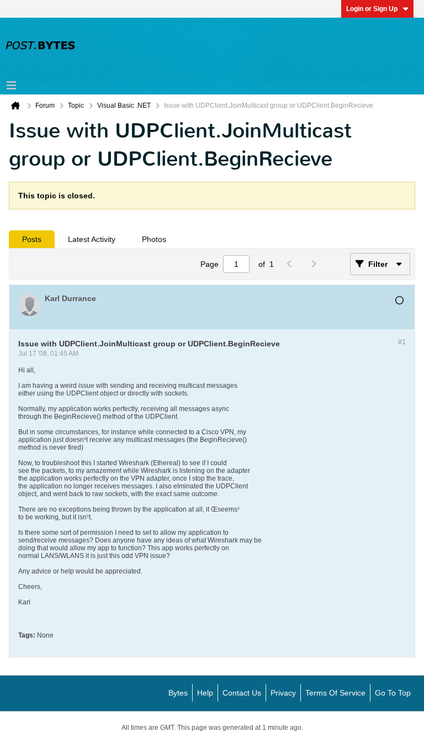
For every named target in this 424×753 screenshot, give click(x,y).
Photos (154, 239)
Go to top (393, 692)
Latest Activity (91, 239)
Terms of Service (335, 692)
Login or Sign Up (372, 9)
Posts (31, 239)
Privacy (283, 692)
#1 (402, 342)
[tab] (32, 239)
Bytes (178, 692)
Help (205, 692)
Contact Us (241, 692)
